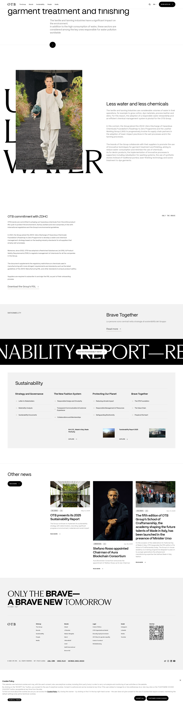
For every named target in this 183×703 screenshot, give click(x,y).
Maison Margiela (69, 649)
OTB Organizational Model (100, 646)
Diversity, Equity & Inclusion (101, 649)
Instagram (124, 642)
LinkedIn (123, 646)
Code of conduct (98, 656)
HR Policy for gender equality (101, 652)
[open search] (150, 4)
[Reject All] (180, 680)
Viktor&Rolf (67, 656)
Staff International (69, 663)
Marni (66, 652)
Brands (38, 646)
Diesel (66, 642)
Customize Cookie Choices (76, 676)
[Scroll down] (53, 60)
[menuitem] (22, 4)
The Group (39, 642)
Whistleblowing (97, 659)
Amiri (65, 659)
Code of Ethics (97, 642)
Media (38, 656)
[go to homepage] (12, 4)
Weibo (123, 649)
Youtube (123, 652)
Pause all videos (14, 700)
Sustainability (40, 649)
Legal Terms (51, 676)
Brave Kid (67, 666)
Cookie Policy (61, 676)
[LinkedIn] (171, 676)
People (38, 652)
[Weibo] (165, 676)
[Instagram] (168, 676)
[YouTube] (174, 676)
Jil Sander (67, 646)
